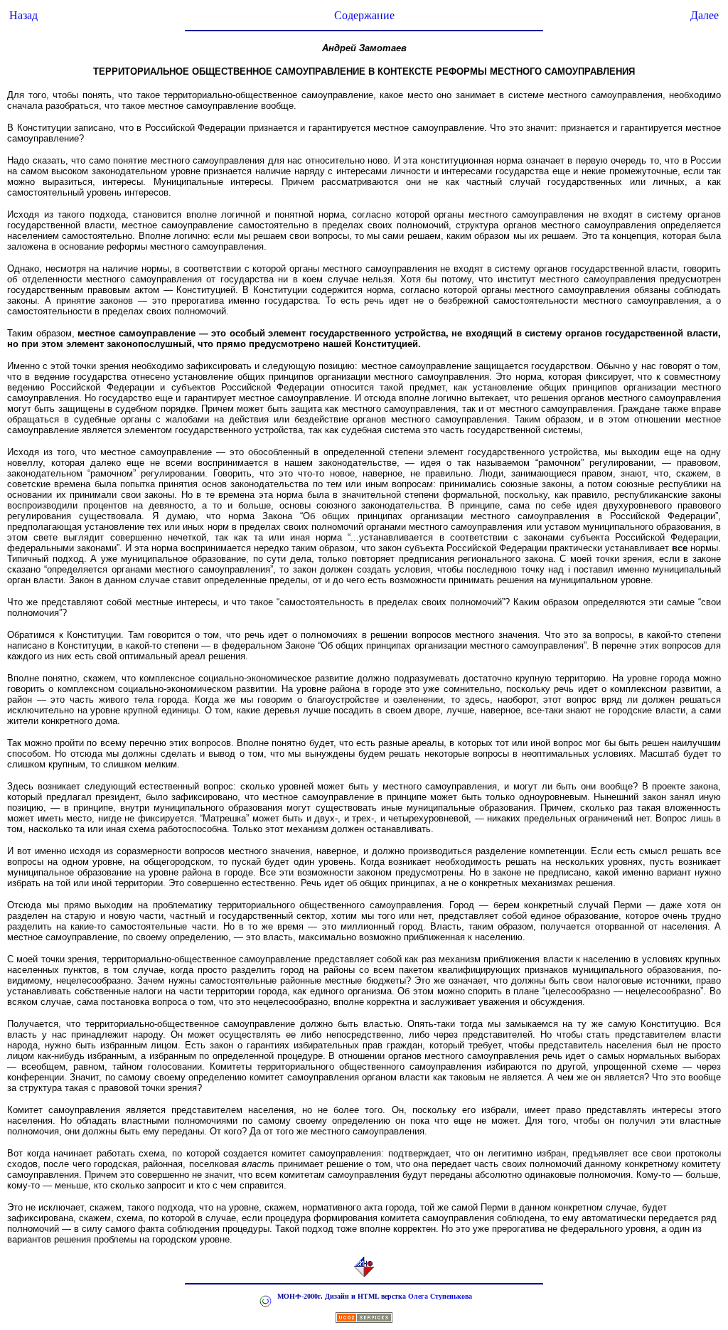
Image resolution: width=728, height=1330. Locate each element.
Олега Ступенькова (440, 1296)
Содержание (364, 15)
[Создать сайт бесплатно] (364, 1319)
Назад (23, 15)
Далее (704, 15)
